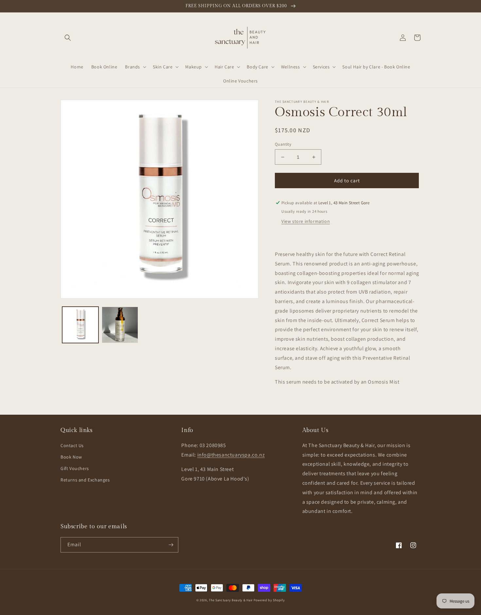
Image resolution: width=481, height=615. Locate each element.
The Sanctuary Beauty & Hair (231, 600)
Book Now (71, 457)
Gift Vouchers (75, 468)
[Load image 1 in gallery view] (80, 325)
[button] (68, 37)
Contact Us (72, 445)
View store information (305, 221)
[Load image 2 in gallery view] (120, 325)
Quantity (283, 144)
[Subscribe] (171, 544)
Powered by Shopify (269, 600)
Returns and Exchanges (85, 480)
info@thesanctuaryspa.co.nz (231, 454)
